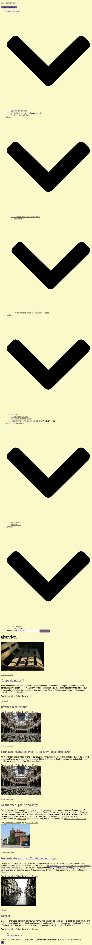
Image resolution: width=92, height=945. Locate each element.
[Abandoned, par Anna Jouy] (21, 794)
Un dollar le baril (18, 113)
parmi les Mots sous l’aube (75, 819)
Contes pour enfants (19, 417)
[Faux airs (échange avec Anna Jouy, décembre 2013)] (21, 741)
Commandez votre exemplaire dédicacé (32, 313)
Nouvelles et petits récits (21, 419)
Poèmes (14, 414)
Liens (8, 933)
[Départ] (18, 905)
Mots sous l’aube (34, 761)
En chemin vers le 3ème (21, 115)
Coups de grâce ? (12, 680)
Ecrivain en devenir (19, 111)
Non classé (4, 701)
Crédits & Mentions (14, 935)
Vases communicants (7, 746)
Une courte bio (17, 626)
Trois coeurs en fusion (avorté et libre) (26, 421)
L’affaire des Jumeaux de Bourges (25, 217)
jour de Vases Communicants (41, 810)
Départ (5, 916)
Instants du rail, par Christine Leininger (29, 858)
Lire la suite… (19, 692)
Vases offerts (16, 523)
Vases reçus (16, 525)
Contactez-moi (17, 628)
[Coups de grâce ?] (22, 670)
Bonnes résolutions (14, 707)
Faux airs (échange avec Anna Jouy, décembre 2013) (36, 752)
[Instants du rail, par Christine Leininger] (15, 848)
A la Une (3, 910)
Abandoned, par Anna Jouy (19, 805)
